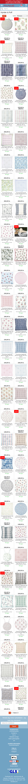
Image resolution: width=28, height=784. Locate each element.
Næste (15, 712)
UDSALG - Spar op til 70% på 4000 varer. (14, 2)
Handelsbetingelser (14, 745)
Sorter (14, 15)
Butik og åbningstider (14, 738)
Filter (4, 16)
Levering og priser (14, 731)
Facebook (14, 749)
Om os (14, 735)
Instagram (14, 751)
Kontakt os (14, 733)
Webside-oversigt (14, 736)
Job (14, 740)
